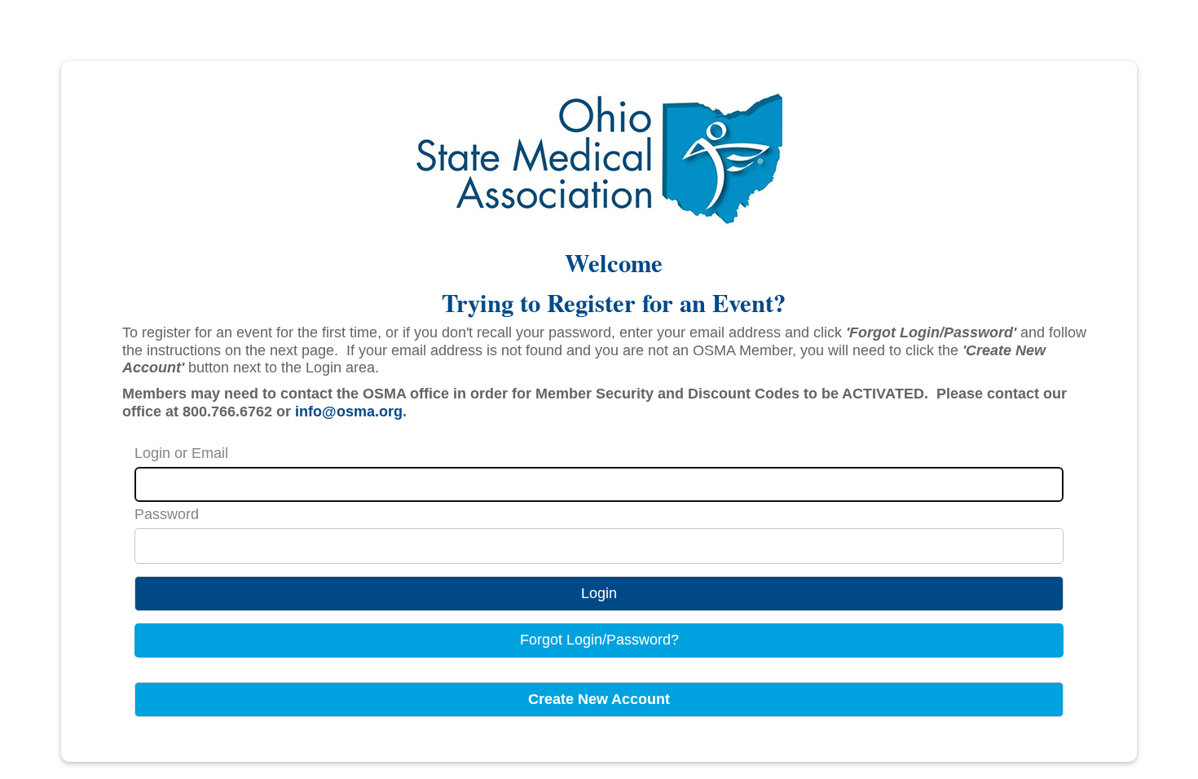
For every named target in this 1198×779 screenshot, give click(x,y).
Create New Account (599, 699)
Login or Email (181, 453)
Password (166, 514)
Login (599, 593)
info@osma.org (349, 411)
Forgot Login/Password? (599, 640)
